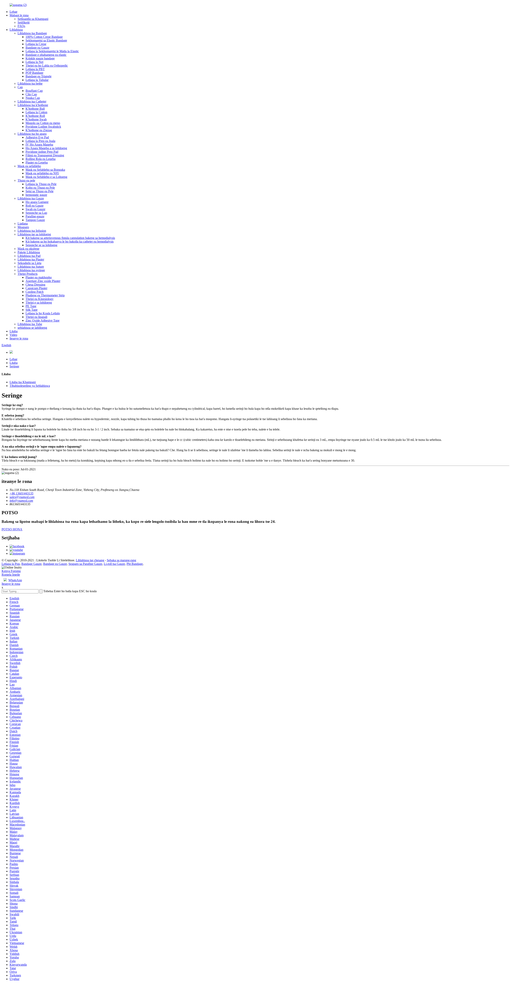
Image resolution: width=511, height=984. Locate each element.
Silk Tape (32, 309)
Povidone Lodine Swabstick (43, 126)
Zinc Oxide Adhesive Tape (42, 320)
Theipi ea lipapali (36, 317)
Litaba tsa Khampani (23, 382)
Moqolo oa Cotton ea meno (43, 123)
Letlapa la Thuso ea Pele (41, 184)
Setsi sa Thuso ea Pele (39, 191)
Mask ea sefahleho (29, 166)
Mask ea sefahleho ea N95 (42, 173)
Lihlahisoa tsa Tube (30, 324)
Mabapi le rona (19, 15)
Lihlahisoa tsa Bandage (32, 33)
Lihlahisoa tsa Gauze (31, 198)
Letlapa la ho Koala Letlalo (43, 313)
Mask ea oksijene (28, 248)
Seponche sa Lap (36, 212)
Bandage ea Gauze (37, 47)
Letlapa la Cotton (36, 112)
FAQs (21, 26)
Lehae (13, 11)
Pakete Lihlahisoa (29, 252)
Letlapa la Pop (11, 564)
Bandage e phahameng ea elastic (46, 54)
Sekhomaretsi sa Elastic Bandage (46, 40)
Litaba (14, 331)
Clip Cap (31, 94)
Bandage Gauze (31, 564)
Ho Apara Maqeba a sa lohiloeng (46, 148)
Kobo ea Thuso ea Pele (40, 187)
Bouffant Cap (34, 90)
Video (13, 335)
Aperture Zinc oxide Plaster (43, 281)
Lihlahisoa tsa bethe (30, 83)
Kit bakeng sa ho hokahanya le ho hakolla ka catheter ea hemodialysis (70, 241)
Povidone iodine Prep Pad (42, 151)
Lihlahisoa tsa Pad (29, 256)
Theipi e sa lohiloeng (39, 302)
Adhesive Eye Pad (37, 137)
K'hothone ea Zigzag (39, 130)
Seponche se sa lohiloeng (41, 245)
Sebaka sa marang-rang (121, 560)
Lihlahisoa (16, 29)
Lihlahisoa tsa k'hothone (33, 105)
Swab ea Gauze (35, 209)
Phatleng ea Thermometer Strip (45, 295)
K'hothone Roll (35, 115)
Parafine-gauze (35, 216)
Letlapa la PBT (35, 69)
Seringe (14, 366)
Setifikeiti (24, 22)
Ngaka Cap (33, 98)
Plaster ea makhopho (39, 277)
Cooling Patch (35, 291)
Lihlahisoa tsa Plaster (31, 259)
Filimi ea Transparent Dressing (45, 155)
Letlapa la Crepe (36, 44)
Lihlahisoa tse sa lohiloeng (34, 234)
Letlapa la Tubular (37, 80)
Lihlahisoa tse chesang (90, 560)
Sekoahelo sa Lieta (29, 263)
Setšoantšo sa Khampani (33, 19)
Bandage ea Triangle (38, 76)
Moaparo (23, 227)
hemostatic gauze (36, 194)
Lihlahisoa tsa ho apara (32, 133)
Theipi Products (28, 273)
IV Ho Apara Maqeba (39, 144)
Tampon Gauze (35, 220)
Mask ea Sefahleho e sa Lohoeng (46, 177)
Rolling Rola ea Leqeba (40, 159)
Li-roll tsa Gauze (114, 564)
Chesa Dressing (35, 284)
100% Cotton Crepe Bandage (44, 36)
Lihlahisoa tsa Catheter (32, 101)
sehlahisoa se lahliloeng (32, 327)
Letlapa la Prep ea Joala (40, 141)
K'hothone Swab (36, 119)
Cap (20, 87)
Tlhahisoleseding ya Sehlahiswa (30, 385)
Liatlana (23, 223)
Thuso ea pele (26, 180)
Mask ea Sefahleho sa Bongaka (45, 169)
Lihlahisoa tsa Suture (31, 266)
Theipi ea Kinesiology (39, 299)
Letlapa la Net (34, 62)
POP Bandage (34, 72)
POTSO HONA (12, 529)
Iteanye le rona (19, 338)
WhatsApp (15, 580)
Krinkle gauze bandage (40, 58)
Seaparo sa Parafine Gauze (85, 564)
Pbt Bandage (135, 564)
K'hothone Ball (35, 108)
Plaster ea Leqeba (37, 162)
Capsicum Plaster (36, 288)
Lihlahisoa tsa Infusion (32, 230)
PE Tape (31, 306)
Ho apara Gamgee (37, 202)
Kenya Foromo (11, 571)
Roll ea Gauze (35, 205)
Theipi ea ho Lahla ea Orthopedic (47, 65)
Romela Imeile (11, 574)
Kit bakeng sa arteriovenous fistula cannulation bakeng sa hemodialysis (70, 238)
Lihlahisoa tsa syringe (31, 270)
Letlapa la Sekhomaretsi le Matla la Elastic (52, 51)
